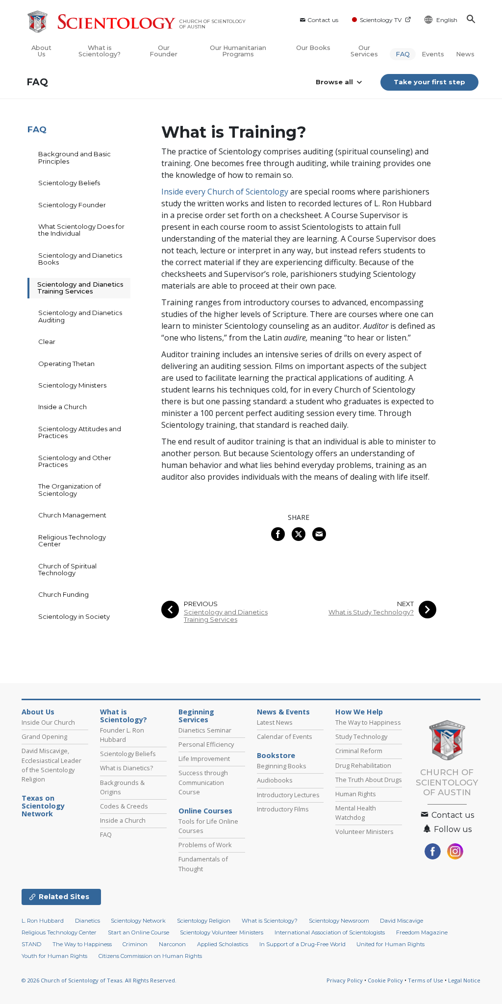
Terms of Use (425, 980)
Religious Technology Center (72, 540)
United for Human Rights (390, 944)
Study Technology (361, 736)
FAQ (403, 54)
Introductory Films (283, 809)
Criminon (135, 944)
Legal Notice (464, 980)
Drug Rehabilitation (363, 765)
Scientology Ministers (72, 385)
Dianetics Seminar (204, 730)
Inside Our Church (48, 722)
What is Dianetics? (126, 767)
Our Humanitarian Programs (238, 51)
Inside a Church (62, 407)
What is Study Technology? (371, 612)
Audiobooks (275, 780)
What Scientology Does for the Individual (81, 229)
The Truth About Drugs (368, 779)
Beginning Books (281, 765)
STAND (31, 944)
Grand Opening (44, 736)
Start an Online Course (138, 932)
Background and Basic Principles (74, 157)
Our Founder (163, 51)
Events (433, 54)
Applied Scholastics (222, 944)
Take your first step (429, 82)
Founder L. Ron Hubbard (122, 735)
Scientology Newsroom (339, 920)
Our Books (313, 47)
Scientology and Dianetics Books (80, 258)
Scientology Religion (203, 920)
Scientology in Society (74, 616)
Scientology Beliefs (69, 183)
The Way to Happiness (368, 722)
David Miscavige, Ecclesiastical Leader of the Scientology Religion (51, 765)
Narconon (172, 944)
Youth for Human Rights (54, 956)
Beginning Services (196, 716)
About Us (41, 51)
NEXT (405, 604)
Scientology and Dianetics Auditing (80, 316)
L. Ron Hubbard (43, 920)
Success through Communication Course (203, 782)
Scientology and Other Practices (74, 461)
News (465, 54)
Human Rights (355, 793)
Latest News (275, 722)
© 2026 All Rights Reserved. (99, 980)
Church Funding (63, 594)
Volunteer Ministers (364, 831)
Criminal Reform (358, 750)
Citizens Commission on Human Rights (150, 956)
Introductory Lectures (288, 794)
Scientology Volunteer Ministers (221, 932)
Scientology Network (138, 920)
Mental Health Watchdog (355, 813)
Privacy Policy (344, 980)
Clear (46, 341)
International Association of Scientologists (330, 932)
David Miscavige (401, 920)
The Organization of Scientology (69, 489)
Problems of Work (205, 844)
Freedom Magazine (422, 932)
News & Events (283, 712)
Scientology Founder (72, 205)
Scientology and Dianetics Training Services (226, 616)
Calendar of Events (284, 736)
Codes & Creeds (124, 806)
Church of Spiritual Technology (67, 569)
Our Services (364, 51)
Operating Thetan (66, 363)
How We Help (359, 712)
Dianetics (87, 920)
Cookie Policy (385, 980)
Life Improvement (204, 758)
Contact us (322, 20)
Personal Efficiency (206, 744)
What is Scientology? (99, 51)
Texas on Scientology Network (43, 806)
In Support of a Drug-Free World (302, 944)
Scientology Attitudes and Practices (79, 432)
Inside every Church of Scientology (224, 191)
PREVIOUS (201, 604)
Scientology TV (381, 20)
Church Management (72, 515)
